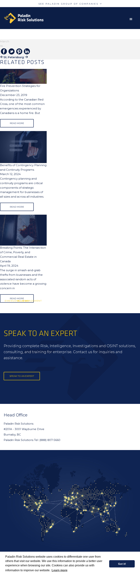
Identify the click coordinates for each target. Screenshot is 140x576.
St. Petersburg (14, 57)
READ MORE (17, 123)
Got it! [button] (122, 563)
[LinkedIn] (27, 51)
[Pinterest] (19, 51)
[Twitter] (11, 51)
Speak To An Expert (21, 376)
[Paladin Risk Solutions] (24, 18)
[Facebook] (4, 51)
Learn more (59, 570)
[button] (132, 19)
